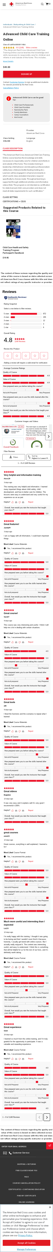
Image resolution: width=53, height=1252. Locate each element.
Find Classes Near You (26, 1171)
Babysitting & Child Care (24, 24)
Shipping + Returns (26, 1164)
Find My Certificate (26, 1196)
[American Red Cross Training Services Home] (20, 4)
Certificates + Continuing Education (26, 1189)
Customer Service (17, 82)
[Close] (50, 1207)
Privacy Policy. (25, 1235)
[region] (26, 1228)
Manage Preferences (26, 1249)
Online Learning (27, 1202)
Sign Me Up (26, 74)
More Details (8, 61)
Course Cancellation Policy (26, 1183)
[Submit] (49, 1145)
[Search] (42, 6)
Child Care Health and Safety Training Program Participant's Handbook (15, 250)
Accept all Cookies (27, 1242)
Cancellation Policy (11, 88)
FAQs (26, 1177)
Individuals (7, 24)
